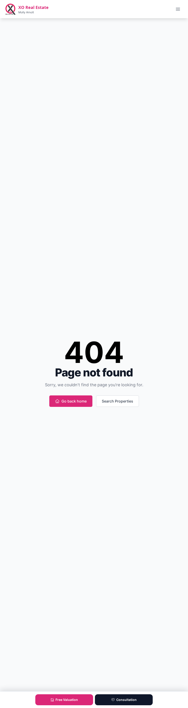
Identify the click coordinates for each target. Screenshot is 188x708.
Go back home (74, 401)
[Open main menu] (177, 9)
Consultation (126, 700)
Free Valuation (66, 700)
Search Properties (117, 401)
